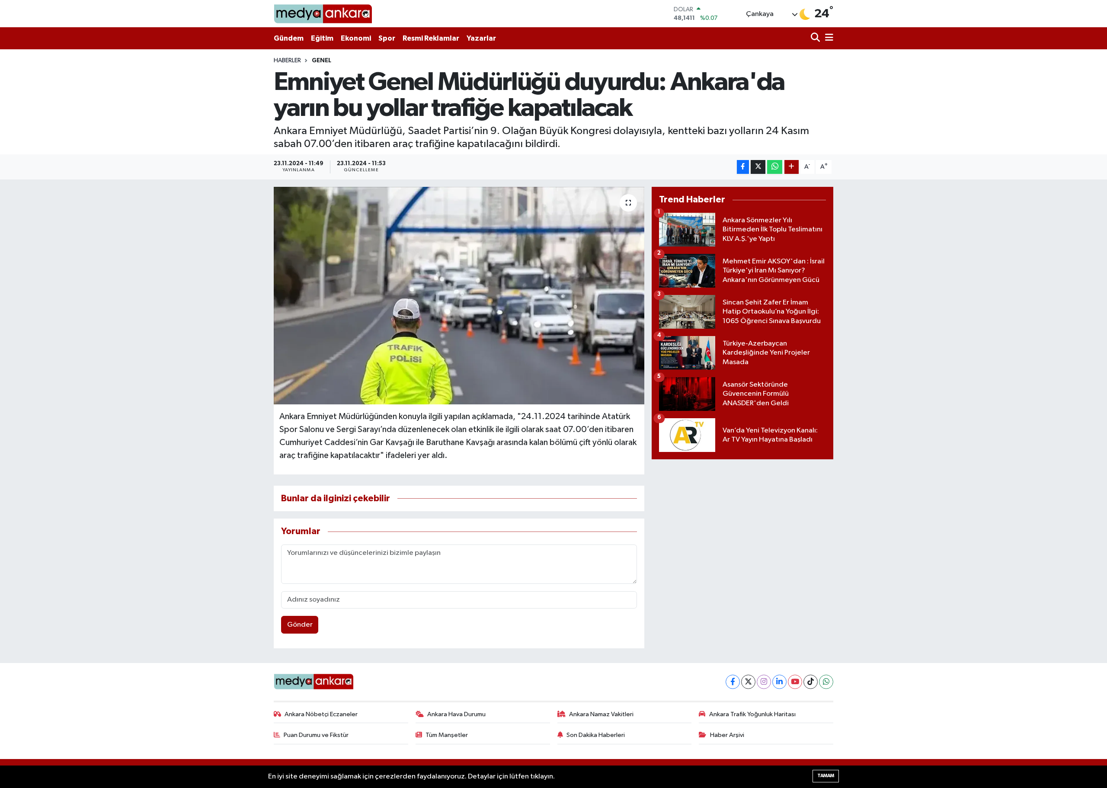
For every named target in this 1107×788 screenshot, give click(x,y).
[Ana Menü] (828, 38)
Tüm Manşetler (447, 735)
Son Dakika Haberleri (595, 735)
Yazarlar (481, 38)
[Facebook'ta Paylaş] (743, 167)
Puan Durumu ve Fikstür (316, 735)
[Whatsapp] (826, 682)
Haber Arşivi (727, 735)
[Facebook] (733, 682)
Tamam (825, 775)
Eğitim (322, 38)
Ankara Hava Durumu (456, 714)
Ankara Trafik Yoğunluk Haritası (752, 714)
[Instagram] (764, 682)
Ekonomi (356, 38)
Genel (321, 61)
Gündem (289, 38)
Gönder (300, 624)
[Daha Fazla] (791, 167)
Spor (386, 38)
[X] (748, 682)
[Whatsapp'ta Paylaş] (774, 167)
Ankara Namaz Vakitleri (601, 714)
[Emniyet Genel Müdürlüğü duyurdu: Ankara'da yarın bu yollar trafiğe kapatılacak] (459, 295)
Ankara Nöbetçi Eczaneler (321, 714)
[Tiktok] (810, 682)
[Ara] (816, 38)
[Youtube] (795, 682)
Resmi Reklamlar (431, 38)
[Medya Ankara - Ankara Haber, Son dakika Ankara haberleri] (323, 14)
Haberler (287, 61)
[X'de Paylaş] (758, 167)
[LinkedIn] (779, 682)
